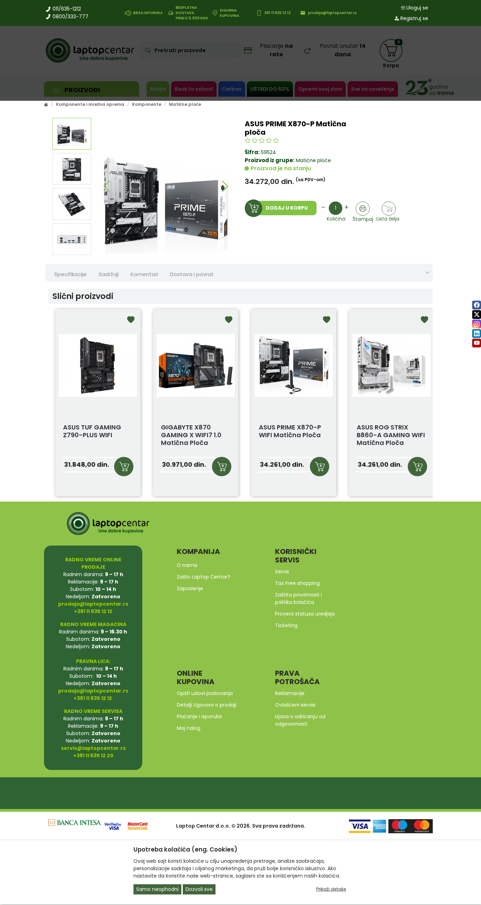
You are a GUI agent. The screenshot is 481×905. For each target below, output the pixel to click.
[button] (107, 186)
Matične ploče (185, 104)
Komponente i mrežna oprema (90, 104)
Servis (282, 571)
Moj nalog (188, 728)
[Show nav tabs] (427, 272)
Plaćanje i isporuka (199, 716)
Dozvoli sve (199, 889)
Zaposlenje (190, 588)
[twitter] (476, 314)
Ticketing (286, 625)
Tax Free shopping (297, 583)
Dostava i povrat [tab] (192, 274)
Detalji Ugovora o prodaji (206, 704)
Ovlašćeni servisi (295, 704)
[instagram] (476, 323)
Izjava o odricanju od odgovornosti (300, 720)
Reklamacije (290, 693)
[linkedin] (476, 333)
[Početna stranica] (46, 104)
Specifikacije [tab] (70, 274)
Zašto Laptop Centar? (203, 576)
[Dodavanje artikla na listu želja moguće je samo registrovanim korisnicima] (389, 208)
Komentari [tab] (144, 274)
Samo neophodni (157, 889)
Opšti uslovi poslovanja (205, 693)
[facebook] (476, 304)
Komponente (146, 104)
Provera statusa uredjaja (305, 613)
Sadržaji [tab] (109, 274)
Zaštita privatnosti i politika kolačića (298, 598)
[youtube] (476, 342)
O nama (187, 565)
